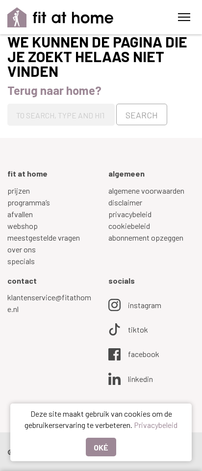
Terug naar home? (54, 90)
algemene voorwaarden (146, 190)
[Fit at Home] (60, 17)
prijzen (18, 190)
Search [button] (142, 115)
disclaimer (125, 202)
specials (21, 261)
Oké (101, 447)
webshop (22, 225)
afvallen (20, 214)
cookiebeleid (129, 225)
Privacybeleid (155, 424)
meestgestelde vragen (43, 237)
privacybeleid (130, 214)
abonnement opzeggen (145, 237)
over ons (21, 249)
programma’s (28, 202)
